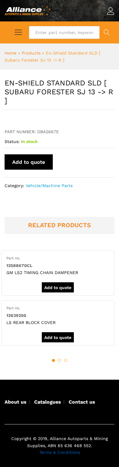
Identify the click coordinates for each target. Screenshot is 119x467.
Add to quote (28, 162)
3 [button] (65, 360)
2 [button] (59, 360)
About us (16, 402)
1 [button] (53, 360)
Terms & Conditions (59, 452)
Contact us (82, 402)
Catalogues (47, 402)
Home (10, 53)
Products (31, 53)
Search (106, 32)
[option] (58, 273)
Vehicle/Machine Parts (49, 185)
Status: (12, 141)
